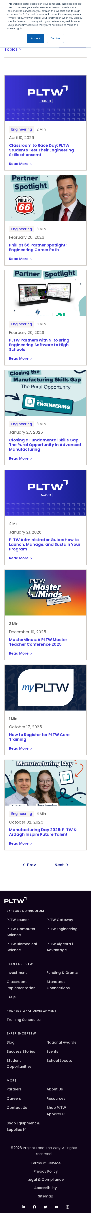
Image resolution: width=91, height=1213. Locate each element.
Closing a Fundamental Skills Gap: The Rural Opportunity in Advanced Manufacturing (45, 445)
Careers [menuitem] (14, 1098)
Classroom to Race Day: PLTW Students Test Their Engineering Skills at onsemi (41, 150)
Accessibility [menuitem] (45, 1187)
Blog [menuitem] (11, 1042)
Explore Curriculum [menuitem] (25, 911)
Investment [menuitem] (17, 972)
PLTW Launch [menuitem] (18, 919)
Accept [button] (35, 38)
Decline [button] (55, 38)
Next (59, 865)
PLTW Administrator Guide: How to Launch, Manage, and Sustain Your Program (44, 544)
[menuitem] (23, 1207)
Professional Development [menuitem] (32, 1011)
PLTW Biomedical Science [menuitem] (22, 947)
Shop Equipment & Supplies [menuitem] (23, 1126)
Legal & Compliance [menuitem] (45, 1179)
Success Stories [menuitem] (21, 1051)
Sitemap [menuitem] (45, 1196)
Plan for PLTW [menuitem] (20, 964)
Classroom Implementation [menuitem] (21, 984)
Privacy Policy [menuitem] (46, 1171)
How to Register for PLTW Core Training (39, 737)
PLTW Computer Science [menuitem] (21, 931)
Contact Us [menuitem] (17, 1107)
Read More (18, 163)
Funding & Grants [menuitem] (62, 972)
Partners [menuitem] (14, 1089)
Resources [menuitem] (56, 1098)
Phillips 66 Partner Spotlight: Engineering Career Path (37, 247)
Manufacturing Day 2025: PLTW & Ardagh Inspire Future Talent (43, 832)
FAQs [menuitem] (11, 997)
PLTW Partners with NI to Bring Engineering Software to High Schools (39, 345)
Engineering (21, 129)
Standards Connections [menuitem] (58, 984)
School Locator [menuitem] (60, 1060)
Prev (31, 865)
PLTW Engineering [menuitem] (62, 928)
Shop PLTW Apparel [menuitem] (56, 1111)
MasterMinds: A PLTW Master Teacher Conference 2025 (38, 642)
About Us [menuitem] (55, 1089)
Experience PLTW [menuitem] (21, 1033)
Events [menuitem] (52, 1051)
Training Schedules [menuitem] (24, 1019)
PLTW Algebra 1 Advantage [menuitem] (60, 947)
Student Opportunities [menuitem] (19, 1063)
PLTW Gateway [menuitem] (60, 919)
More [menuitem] (11, 1080)
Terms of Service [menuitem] (46, 1163)
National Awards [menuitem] (61, 1042)
